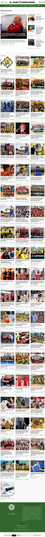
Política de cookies (7, 535)
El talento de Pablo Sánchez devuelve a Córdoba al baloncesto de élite (37, 71)
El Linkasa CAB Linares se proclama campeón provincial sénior (37, 432)
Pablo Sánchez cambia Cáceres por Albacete (21, 178)
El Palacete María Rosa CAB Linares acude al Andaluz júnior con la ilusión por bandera (22, 475)
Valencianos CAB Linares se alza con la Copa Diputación (7, 157)
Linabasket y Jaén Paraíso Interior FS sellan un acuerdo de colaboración (37, 158)
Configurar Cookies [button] (37, 535)
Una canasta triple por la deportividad (6, 198)
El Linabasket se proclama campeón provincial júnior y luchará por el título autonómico (37, 367)
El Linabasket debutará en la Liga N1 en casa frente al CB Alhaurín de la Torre (7, 305)
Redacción (32, 48)
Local (6, 5)
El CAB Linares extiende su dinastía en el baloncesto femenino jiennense (37, 199)
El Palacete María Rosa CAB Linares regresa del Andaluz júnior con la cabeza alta (7, 475)
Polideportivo (4, 99)
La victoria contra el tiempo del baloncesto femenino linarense (37, 389)
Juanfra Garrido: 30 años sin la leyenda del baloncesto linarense (22, 282)
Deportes (16, 5)
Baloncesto (3, 13)
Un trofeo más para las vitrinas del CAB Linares (6, 136)
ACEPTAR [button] (14, 535)
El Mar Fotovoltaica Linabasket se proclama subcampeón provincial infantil (6, 453)
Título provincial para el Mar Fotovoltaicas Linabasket (37, 240)
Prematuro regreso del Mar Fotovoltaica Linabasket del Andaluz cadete (22, 452)
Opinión (38, 5)
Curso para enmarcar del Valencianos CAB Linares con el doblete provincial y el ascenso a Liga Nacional (22, 71)
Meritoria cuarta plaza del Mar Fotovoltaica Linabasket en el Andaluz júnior (7, 220)
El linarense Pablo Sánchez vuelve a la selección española (22, 137)
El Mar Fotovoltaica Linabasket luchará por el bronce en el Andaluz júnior (22, 220)
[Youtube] (44, 2)
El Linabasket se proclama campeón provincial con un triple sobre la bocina (7, 93)
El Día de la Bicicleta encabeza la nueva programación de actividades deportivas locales (7, 115)
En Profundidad (32, 5)
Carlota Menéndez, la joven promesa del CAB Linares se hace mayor (7, 325)
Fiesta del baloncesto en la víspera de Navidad (7, 496)
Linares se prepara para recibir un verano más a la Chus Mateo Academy (37, 178)
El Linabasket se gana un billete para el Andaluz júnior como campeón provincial (22, 241)
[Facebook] (40, 2)
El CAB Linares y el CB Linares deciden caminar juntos (6, 389)
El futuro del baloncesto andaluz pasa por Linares (21, 157)
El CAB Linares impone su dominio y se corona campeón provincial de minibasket (40, 43)
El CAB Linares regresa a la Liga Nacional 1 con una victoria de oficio (37, 115)
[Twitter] (42, 2)
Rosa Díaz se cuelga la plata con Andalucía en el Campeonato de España (7, 261)
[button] (4, 2)
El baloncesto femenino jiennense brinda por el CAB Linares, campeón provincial (22, 367)
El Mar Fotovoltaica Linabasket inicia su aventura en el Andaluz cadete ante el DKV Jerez (37, 453)
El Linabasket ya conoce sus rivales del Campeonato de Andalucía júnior (37, 220)
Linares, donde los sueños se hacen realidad (22, 388)
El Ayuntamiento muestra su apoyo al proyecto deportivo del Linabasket (37, 282)
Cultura (21, 5)
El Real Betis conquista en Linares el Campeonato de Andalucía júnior (37, 137)
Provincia (10, 5)
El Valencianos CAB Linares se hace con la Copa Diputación (22, 115)
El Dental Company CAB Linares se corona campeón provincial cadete (37, 93)
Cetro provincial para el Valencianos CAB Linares (21, 198)
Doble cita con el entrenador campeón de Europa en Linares (22, 346)
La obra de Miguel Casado (7, 281)
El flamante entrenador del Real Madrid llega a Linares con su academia (22, 432)
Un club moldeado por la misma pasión (21, 325)
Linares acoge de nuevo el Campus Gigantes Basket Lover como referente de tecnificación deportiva (39, 30)
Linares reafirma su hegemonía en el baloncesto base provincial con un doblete (22, 93)
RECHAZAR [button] (18, 535)
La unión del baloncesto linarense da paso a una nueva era (40, 18)
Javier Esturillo (33, 35)
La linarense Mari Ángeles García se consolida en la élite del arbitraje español (37, 411)
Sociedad (26, 5)
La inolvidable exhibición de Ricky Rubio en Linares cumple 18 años (7, 178)
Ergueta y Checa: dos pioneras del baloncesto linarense (36, 325)
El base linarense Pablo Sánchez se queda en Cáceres (36, 305)
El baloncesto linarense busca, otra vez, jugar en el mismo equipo (7, 71)
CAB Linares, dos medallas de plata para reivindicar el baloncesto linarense (37, 346)
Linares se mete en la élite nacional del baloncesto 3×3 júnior (7, 346)
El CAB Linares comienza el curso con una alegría (37, 261)
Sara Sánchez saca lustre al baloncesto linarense (22, 410)
